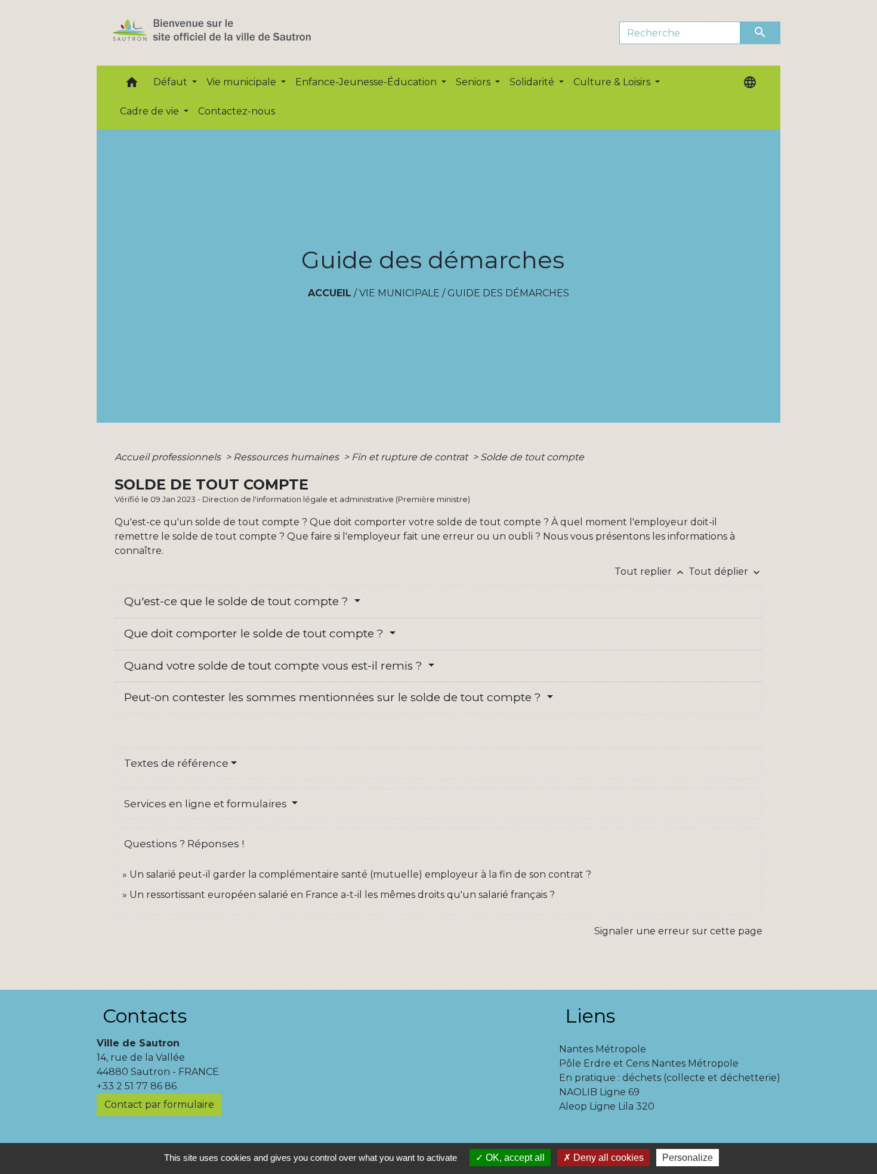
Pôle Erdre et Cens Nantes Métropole (649, 1063)
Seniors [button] (474, 82)
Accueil (329, 293)
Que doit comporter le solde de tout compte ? (255, 633)
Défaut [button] (171, 82)
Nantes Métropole (602, 1049)
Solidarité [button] (533, 82)
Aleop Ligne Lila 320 (606, 1106)
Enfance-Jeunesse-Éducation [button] (367, 82)
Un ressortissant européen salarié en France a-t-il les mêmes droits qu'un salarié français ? (342, 894)
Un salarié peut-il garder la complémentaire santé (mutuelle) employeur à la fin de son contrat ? (360, 874)
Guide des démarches (508, 293)
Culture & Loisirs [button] (613, 82)
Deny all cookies (607, 1158)
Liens (590, 1015)
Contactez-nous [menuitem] (236, 111)
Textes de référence (176, 763)
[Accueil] (233, 33)
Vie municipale (399, 293)
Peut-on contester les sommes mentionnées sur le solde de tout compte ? (334, 697)
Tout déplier (725, 571)
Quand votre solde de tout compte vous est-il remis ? (274, 666)
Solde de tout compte (532, 457)
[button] (132, 85)
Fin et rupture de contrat (410, 457)
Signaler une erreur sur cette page (678, 931)
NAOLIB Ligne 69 (599, 1092)
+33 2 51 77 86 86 (137, 1086)
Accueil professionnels (169, 457)
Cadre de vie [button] (150, 111)
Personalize (687, 1158)
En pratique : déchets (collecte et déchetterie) (669, 1077)
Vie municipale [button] (242, 82)
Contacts (145, 1015)
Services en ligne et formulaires (206, 804)
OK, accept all (514, 1158)
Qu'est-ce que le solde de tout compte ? (237, 601)
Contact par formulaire (159, 1104)
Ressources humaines (287, 457)
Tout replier (650, 571)
